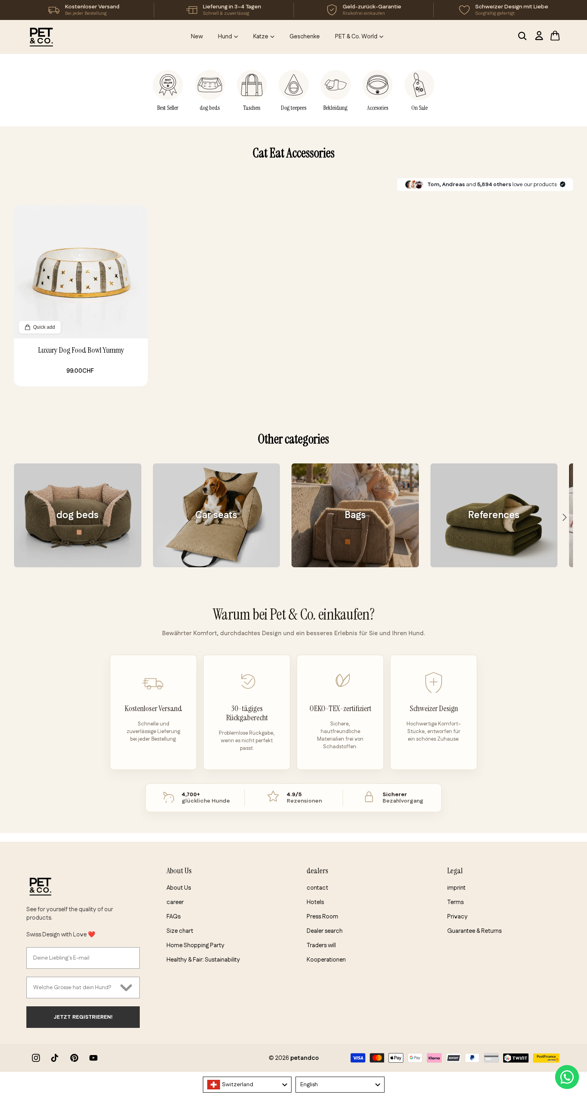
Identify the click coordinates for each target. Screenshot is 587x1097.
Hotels (315, 902)
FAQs (173, 916)
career (175, 902)
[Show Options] (126, 987)
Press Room (322, 916)
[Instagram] (36, 1058)
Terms (455, 902)
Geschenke (305, 36)
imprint (456, 888)
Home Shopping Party (195, 945)
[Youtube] (93, 1058)
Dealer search (325, 931)
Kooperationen (326, 960)
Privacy (457, 916)
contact (317, 888)
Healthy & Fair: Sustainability (203, 960)
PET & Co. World (356, 36)
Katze (260, 36)
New (197, 36)
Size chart (180, 931)
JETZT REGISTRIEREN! (83, 1017)
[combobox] (74, 987)
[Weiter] (564, 517)
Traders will (321, 945)
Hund (225, 36)
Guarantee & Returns (474, 931)
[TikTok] (55, 1058)
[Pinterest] (74, 1058)
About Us (179, 888)
